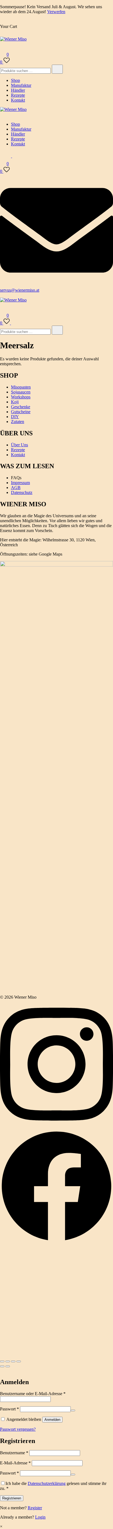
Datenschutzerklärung (47, 1483)
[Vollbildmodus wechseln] (7, 1361)
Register (35, 1507)
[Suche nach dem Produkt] (57, 69)
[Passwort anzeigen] (73, 1410)
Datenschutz (21, 492)
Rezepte (18, 95)
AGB (16, 487)
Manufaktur (21, 85)
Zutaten (17, 421)
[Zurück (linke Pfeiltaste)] (2, 1366)
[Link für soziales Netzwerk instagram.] (56, 1127)
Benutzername (14, 1452)
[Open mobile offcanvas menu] (2, 295)
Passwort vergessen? (18, 1429)
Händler (18, 90)
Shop (15, 80)
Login (40, 1517)
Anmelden (52, 1420)
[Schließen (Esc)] (18, 1361)
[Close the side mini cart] (2, 21)
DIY (15, 416)
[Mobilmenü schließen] (2, 115)
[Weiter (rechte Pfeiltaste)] (7, 1366)
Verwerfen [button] (56, 11)
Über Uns (19, 444)
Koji (15, 402)
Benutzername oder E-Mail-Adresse (33, 1393)
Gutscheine (20, 411)
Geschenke (20, 406)
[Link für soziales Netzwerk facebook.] (56, 1241)
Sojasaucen (20, 392)
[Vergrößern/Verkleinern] (2, 1361)
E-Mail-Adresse (15, 1463)
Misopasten (21, 387)
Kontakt (18, 100)
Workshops (20, 397)
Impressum (20, 482)
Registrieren (11, 1498)
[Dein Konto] (3, 46)
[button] (2, 1370)
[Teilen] (13, 1361)
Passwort (9, 1409)
